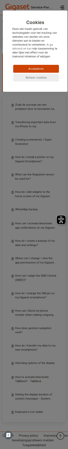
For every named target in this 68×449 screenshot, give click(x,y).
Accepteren (36, 68)
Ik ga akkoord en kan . (34, 39)
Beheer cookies (36, 77)
